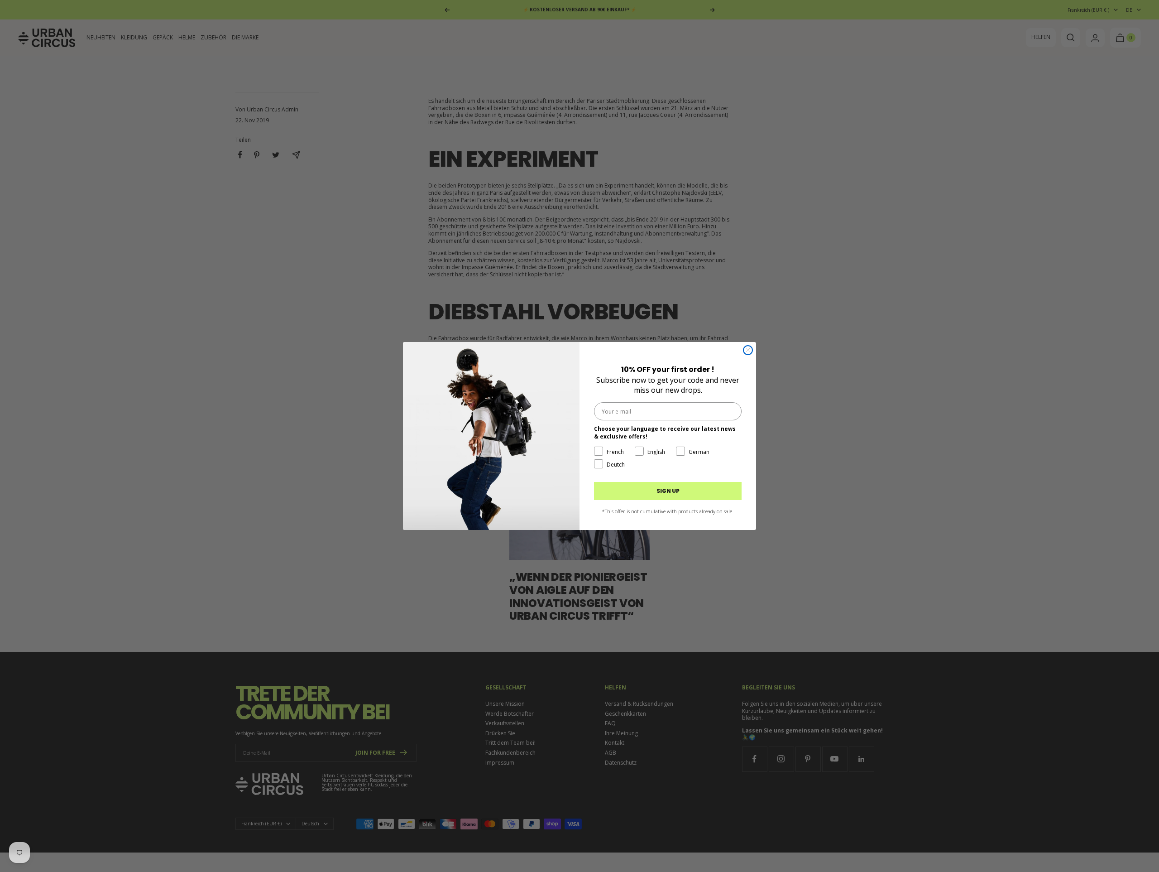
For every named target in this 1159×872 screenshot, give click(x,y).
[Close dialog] (747, 350)
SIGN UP (668, 491)
